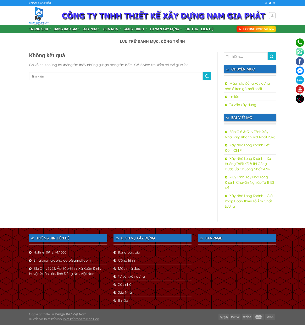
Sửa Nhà (110, 29)
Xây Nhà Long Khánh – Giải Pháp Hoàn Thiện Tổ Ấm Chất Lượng (249, 200)
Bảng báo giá (65, 29)
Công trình (134, 29)
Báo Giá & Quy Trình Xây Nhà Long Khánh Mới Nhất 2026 (250, 134)
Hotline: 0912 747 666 (50, 252)
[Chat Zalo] (300, 80)
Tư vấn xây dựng (164, 29)
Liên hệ (207, 29)
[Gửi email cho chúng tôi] (274, 3)
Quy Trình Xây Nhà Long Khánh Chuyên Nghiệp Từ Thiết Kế (249, 182)
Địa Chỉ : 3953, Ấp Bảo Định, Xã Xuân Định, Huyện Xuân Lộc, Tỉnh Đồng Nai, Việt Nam (65, 271)
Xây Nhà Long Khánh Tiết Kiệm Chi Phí (247, 148)
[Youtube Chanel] (300, 89)
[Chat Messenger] (300, 70)
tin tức (234, 96)
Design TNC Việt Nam (70, 314)
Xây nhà (90, 29)
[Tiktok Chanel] (300, 99)
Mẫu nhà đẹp (129, 268)
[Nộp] (207, 76)
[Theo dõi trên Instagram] (266, 3)
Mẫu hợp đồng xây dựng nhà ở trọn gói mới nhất (247, 86)
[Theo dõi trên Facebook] (262, 3)
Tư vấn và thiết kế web (46, 319)
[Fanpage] (300, 61)
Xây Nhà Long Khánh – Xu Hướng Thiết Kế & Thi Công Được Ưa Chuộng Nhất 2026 (248, 163)
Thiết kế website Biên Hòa (81, 319)
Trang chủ (38, 29)
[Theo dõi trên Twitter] (270, 3)
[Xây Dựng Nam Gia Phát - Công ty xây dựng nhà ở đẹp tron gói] (42, 15)
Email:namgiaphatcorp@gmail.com (62, 260)
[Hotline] (300, 42)
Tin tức (191, 29)
